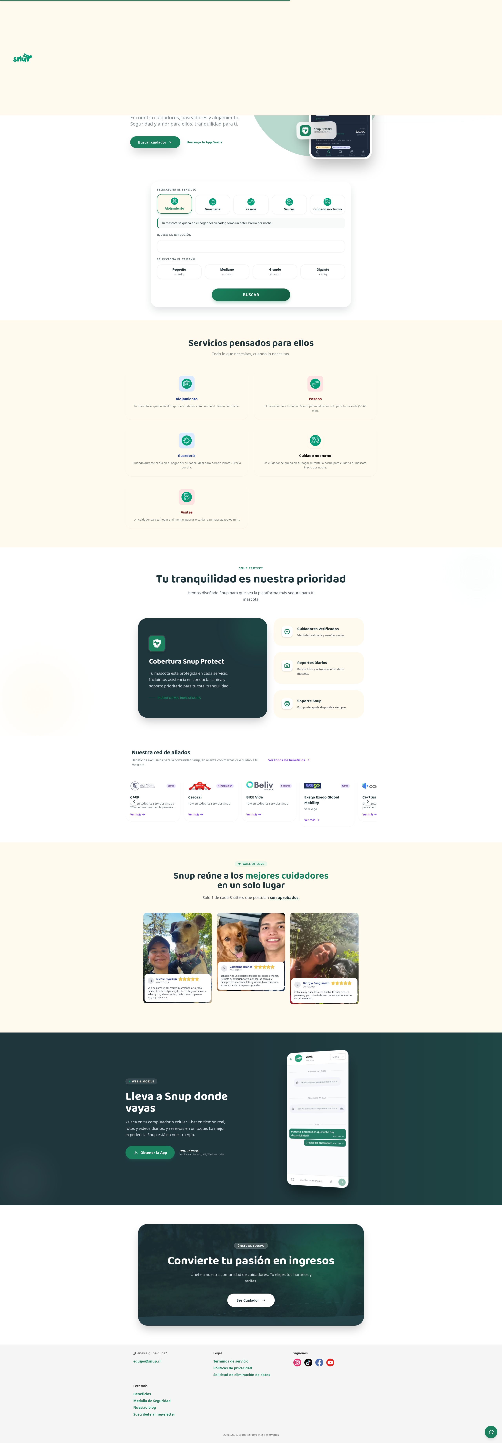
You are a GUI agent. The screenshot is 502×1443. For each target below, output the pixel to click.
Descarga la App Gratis (204, 142)
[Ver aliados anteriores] (134, 802)
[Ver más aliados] (368, 802)
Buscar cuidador (152, 142)
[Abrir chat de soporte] (491, 1432)
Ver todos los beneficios (286, 760)
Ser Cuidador (248, 1300)
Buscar (251, 294)
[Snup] (93, 57)
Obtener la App (153, 1152)
